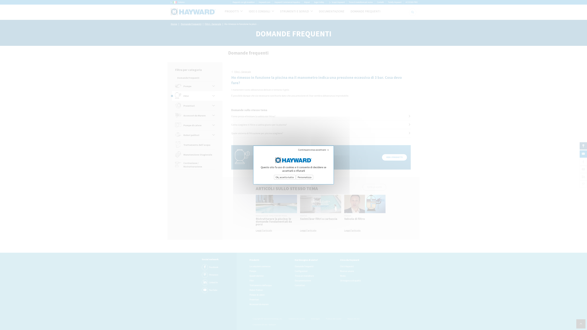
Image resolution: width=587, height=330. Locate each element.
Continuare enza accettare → (313, 149)
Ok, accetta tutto (285, 177)
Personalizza (304, 177)
